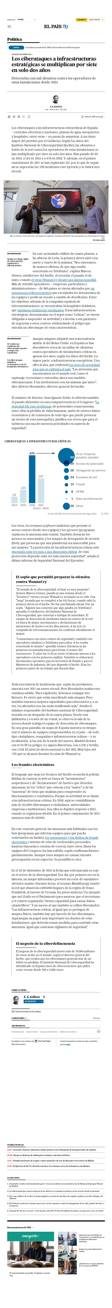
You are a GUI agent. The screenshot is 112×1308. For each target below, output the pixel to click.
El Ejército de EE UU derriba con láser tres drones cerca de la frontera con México (51, 1166)
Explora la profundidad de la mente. (90, 1250)
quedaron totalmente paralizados (40, 310)
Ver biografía (30, 1001)
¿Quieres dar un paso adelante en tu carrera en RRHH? (91, 1264)
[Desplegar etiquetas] (99, 1031)
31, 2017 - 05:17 (58, 109)
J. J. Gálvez (56, 106)
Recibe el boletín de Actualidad (28, 1011)
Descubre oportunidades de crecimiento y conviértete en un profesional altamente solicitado (92, 1238)
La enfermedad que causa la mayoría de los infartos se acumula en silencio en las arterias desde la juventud (54, 1191)
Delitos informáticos (68, 1032)
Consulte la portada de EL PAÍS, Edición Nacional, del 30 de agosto (53, 47)
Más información (18, 1044)
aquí (68, 1044)
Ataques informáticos (22, 54)
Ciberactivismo (32, 1032)
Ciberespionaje (18, 1032)
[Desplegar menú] (9, 26)
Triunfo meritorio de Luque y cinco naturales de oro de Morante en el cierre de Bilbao (53, 1161)
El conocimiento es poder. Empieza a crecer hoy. (30, 1274)
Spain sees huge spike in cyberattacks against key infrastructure (18, 262)
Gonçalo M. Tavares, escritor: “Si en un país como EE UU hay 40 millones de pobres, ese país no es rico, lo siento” (56, 1211)
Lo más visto (13, 1178)
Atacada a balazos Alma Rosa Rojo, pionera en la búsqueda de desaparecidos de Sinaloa (54, 1150)
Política (14, 39)
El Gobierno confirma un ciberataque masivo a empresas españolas (17, 348)
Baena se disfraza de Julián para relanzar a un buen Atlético (42, 1155)
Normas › (97, 1018)
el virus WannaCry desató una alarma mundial (63, 280)
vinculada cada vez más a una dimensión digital (44, 552)
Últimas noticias (15, 1145)
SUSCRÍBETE (81, 20)
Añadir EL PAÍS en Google (94, 117)
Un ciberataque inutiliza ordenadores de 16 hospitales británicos (17, 363)
